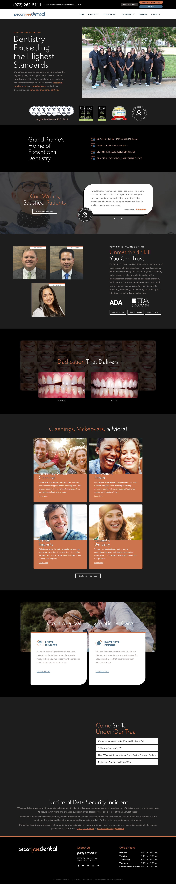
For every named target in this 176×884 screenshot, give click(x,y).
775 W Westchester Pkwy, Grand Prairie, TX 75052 (63, 4)
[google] (83, 865)
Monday (123, 852)
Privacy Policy (87, 879)
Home (81, 14)
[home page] (29, 14)
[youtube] (97, 865)
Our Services (109, 14)
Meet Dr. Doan (136, 312)
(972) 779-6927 (85, 828)
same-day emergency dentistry (44, 89)
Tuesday (123, 856)
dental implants (39, 86)
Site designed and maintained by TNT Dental (109, 879)
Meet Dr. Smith (118, 312)
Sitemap (76, 879)
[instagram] (92, 865)
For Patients (127, 14)
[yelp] (88, 865)
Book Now (151, 7)
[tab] (114, 218)
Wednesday (124, 859)
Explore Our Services (88, 575)
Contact (154, 14)
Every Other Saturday (129, 866)
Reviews (143, 14)
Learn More (43, 671)
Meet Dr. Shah (153, 312)
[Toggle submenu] (98, 14)
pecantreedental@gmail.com (110, 828)
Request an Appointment (151, 2)
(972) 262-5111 (27, 4)
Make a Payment (129, 4)
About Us (92, 14)
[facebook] (78, 865)
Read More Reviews (44, 211)
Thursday (123, 863)
